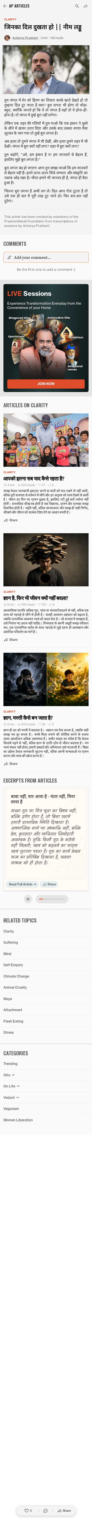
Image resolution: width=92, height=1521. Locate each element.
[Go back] (5, 6)
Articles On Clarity (25, 404)
